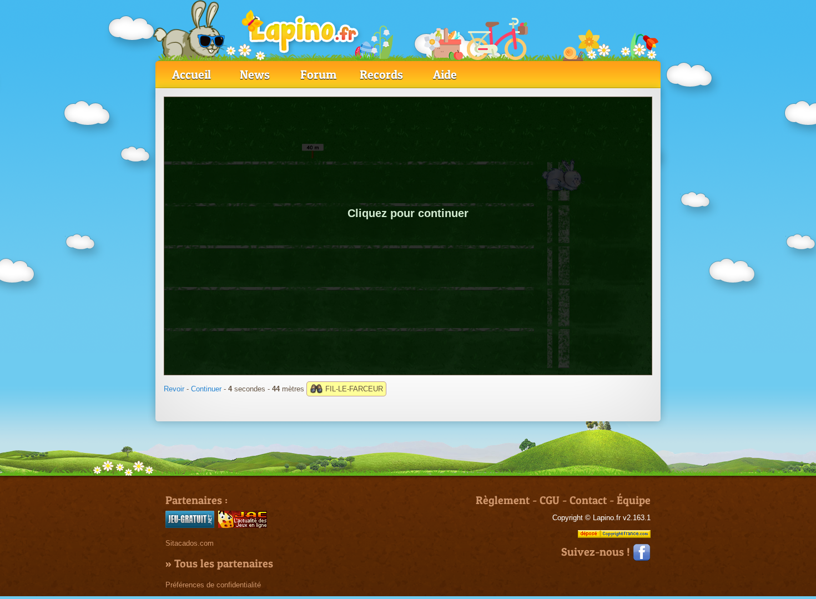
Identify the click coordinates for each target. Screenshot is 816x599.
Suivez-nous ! (597, 551)
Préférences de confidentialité (213, 585)
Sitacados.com (189, 543)
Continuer (206, 389)
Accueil (191, 74)
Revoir (174, 389)
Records (381, 74)
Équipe (634, 500)
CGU (550, 500)
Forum (318, 74)
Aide (445, 74)
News (255, 74)
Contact (588, 500)
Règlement (503, 500)
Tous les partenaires (223, 563)
